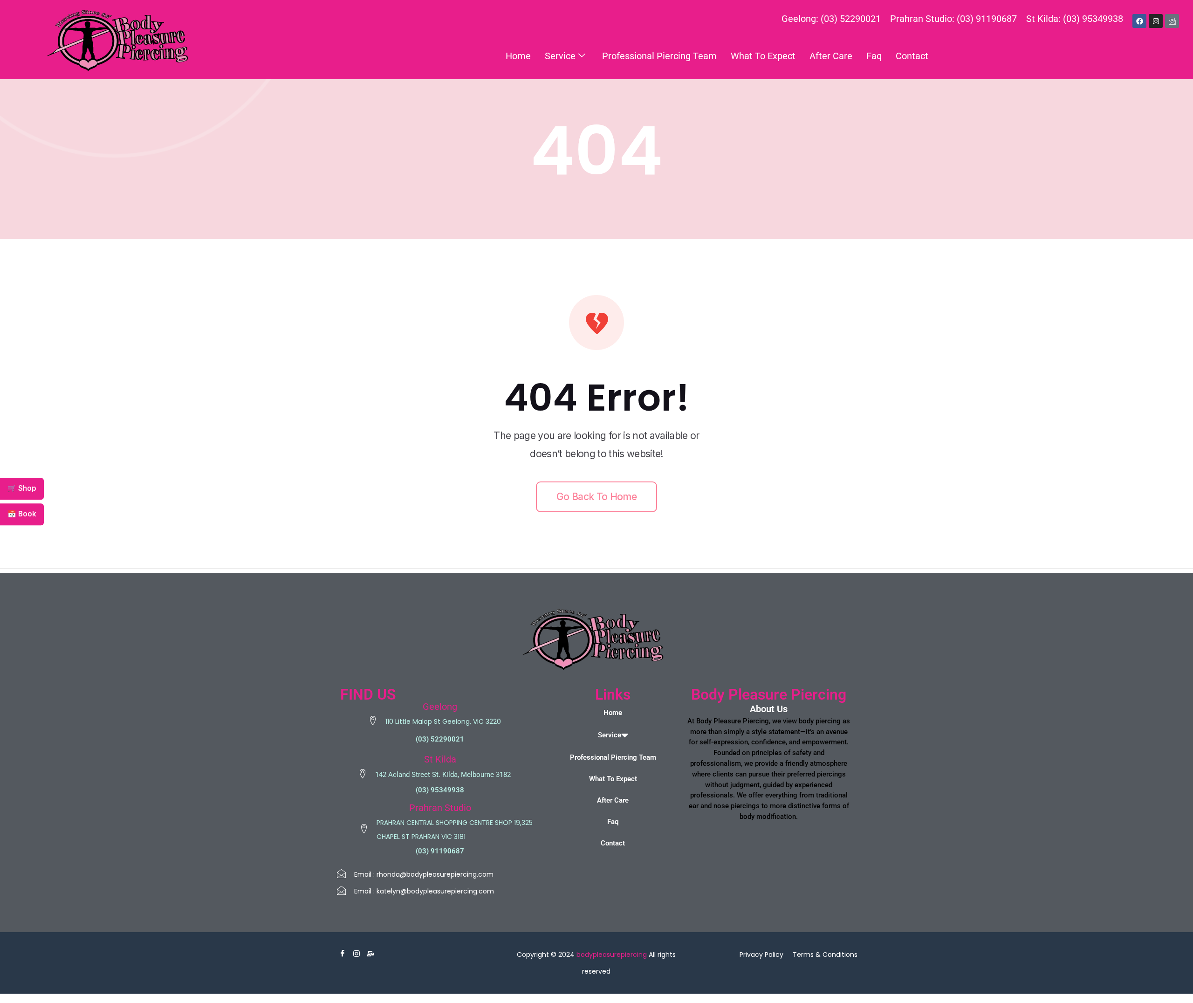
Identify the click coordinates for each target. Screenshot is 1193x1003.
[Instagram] (1156, 21)
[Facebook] (1139, 21)
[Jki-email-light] (1172, 21)
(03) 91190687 (440, 851)
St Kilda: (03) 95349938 (1074, 18)
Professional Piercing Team (659, 56)
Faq (874, 56)
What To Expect (763, 56)
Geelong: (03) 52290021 (831, 18)
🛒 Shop (21, 488)
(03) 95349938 (440, 790)
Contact (912, 56)
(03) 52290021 (440, 739)
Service (560, 56)
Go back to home (596, 496)
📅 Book (21, 513)
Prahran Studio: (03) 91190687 (953, 18)
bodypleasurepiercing (611, 954)
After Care (830, 56)
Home (518, 56)
